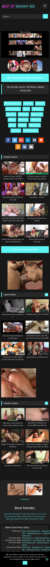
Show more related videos (25, 249)
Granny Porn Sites (36, 519)
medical (37, 120)
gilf (27, 109)
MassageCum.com (34, 533)
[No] (47, 559)
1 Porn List (41, 514)
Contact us (25, 499)
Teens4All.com (27, 538)
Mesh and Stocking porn (31, 531)
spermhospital (31, 130)
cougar (29, 103)
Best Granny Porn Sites (19, 519)
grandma (38, 109)
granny (12, 114)
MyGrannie (26, 547)
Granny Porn (27, 516)
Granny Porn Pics (33, 549)
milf (13, 125)
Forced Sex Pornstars (12, 514)
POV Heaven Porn (29, 542)
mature (24, 120)
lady (13, 120)
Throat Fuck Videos (28, 514)
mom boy (35, 125)
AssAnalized (26, 540)
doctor (41, 103)
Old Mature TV (37, 547)
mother (16, 130)
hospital (24, 114)
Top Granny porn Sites (12, 516)
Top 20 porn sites (39, 540)
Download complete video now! (26, 78)
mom (23, 125)
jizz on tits (38, 114)
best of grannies (14, 103)
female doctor (14, 109)
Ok (25, 563)
